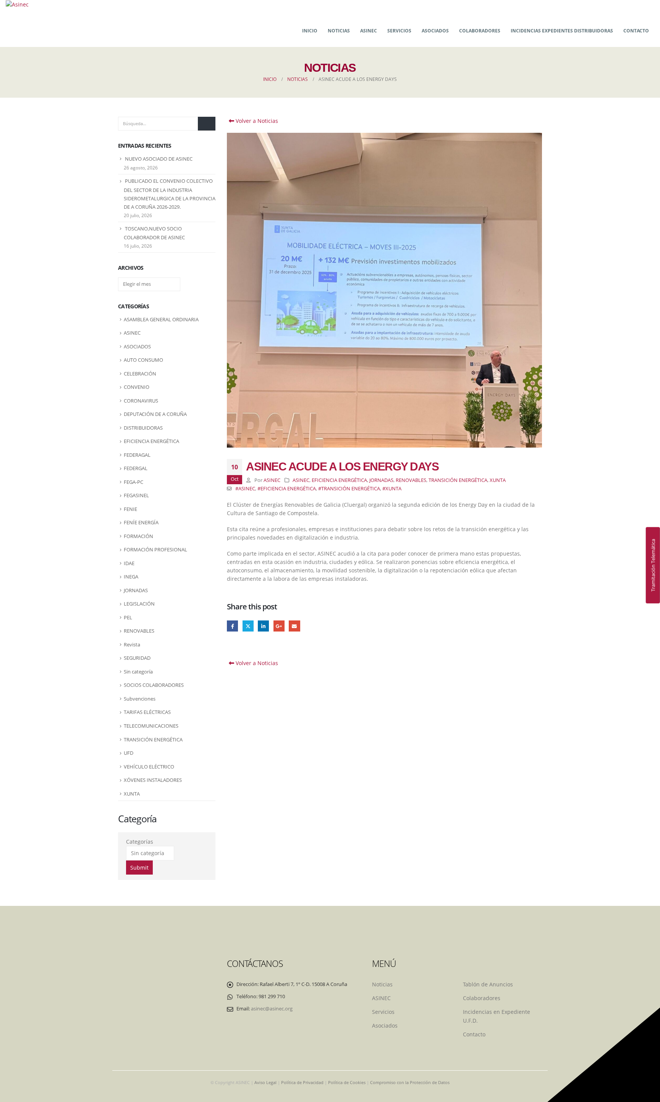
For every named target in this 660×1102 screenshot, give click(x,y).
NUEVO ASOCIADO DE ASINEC (158, 158)
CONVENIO (136, 386)
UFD (128, 752)
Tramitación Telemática (652, 565)
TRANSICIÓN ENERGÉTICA (458, 480)
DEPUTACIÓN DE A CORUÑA (155, 414)
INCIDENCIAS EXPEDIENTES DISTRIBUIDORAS (562, 30)
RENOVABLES (411, 480)
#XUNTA (391, 488)
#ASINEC (245, 488)
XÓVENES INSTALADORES (153, 780)
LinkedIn (263, 626)
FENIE (130, 509)
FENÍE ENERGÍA (141, 522)
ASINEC (368, 30)
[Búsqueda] (206, 123)
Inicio (309, 30)
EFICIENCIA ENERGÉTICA (339, 480)
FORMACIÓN (138, 536)
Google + (279, 626)
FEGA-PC (133, 481)
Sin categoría (138, 671)
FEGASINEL (136, 495)
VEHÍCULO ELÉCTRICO (149, 766)
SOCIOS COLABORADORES (154, 685)
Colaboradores (479, 30)
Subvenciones (139, 698)
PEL (128, 617)
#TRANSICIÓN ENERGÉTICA (349, 488)
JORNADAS (381, 480)
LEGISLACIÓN (139, 603)
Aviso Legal (265, 1082)
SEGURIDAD (137, 657)
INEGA (131, 576)
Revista (132, 644)
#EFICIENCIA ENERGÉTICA (286, 488)
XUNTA (498, 480)
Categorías (139, 841)
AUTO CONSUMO (143, 359)
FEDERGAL (135, 468)
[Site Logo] (17, 4)
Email (294, 626)
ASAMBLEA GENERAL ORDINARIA (161, 319)
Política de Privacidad (302, 1082)
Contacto (636, 30)
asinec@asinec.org (272, 1008)
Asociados (435, 30)
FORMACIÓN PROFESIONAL (155, 549)
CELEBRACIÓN (140, 373)
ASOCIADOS (137, 346)
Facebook (232, 626)
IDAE (129, 563)
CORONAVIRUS (141, 400)
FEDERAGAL (137, 454)
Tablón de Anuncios (488, 984)
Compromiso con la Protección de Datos (410, 1082)
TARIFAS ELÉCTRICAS (147, 712)
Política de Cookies (347, 1082)
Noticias (339, 30)
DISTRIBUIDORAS (143, 427)
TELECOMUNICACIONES (151, 725)
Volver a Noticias (256, 120)
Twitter (248, 626)
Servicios (399, 30)
